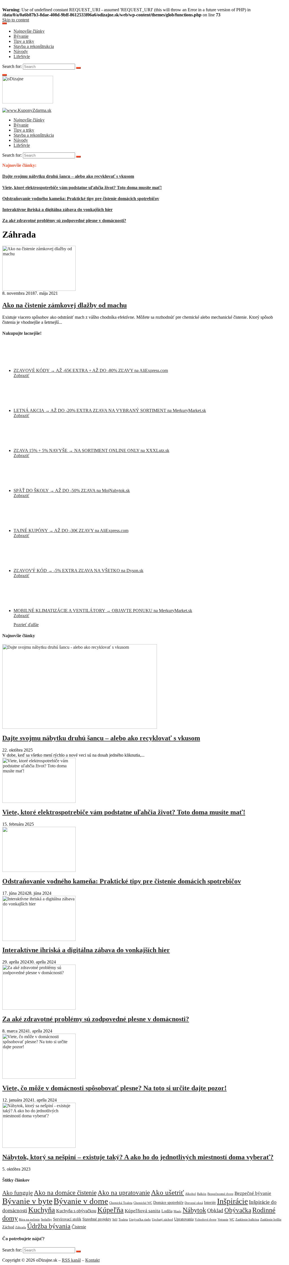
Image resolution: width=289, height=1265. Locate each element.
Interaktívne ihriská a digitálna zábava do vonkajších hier (57, 209)
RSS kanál (71, 1260)
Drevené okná (194, 1202)
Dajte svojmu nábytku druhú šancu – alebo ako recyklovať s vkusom (68, 176)
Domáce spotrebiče (168, 1202)
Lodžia (166, 1211)
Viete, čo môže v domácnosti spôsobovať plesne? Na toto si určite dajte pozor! (114, 1088)
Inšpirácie (232, 1201)
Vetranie (223, 1219)
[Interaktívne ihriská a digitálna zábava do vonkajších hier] (39, 939)
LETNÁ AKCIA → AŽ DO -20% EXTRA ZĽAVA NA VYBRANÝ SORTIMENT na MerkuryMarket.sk (110, 410)
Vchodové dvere (205, 1219)
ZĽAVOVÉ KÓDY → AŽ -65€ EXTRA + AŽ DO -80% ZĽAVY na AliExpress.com (91, 370)
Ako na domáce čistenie (65, 1192)
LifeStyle (22, 56)
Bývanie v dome (81, 1201)
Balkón (201, 1193)
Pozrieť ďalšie (26, 624)
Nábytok (194, 1210)
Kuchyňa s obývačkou (76, 1210)
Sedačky (46, 1219)
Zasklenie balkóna (247, 1219)
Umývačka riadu (140, 1219)
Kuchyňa (41, 1210)
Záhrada (20, 1227)
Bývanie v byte (27, 1201)
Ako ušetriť (167, 1192)
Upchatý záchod (162, 1219)
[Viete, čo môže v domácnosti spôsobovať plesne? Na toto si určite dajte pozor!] (39, 1077)
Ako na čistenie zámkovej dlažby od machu (64, 305)
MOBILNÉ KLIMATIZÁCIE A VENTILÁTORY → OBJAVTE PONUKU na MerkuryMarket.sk (103, 610)
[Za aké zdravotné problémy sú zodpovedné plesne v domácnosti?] (39, 1008)
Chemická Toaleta (120, 1202)
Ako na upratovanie (124, 1192)
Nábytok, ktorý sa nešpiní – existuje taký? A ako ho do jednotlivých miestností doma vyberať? (137, 1157)
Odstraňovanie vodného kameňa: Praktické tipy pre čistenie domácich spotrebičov (80, 198)
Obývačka (237, 1210)
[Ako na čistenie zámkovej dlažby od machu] (39, 289)
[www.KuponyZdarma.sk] (26, 110)
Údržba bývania (49, 1226)
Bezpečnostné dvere (220, 1193)
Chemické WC (142, 1202)
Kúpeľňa (110, 1210)
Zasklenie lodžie (270, 1219)
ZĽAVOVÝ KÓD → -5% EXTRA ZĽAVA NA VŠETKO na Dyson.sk (78, 570)
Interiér (210, 1202)
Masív (177, 1211)
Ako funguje (17, 1192)
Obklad (215, 1210)
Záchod (8, 1227)
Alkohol (190, 1193)
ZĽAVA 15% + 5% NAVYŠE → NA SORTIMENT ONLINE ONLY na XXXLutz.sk (91, 450)
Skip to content (15, 19)
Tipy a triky (24, 41)
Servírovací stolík (67, 1219)
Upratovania (184, 1219)
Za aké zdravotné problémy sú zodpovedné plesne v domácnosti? (64, 220)
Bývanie (21, 36)
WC (231, 1219)
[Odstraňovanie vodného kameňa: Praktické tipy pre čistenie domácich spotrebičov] (39, 870)
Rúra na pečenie (29, 1219)
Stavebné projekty (96, 1219)
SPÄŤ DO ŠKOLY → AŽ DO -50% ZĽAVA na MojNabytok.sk (72, 490)
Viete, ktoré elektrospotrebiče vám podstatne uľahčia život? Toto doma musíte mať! (82, 187)
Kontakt (92, 1260)
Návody (21, 51)
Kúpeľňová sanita (142, 1210)
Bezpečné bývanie (253, 1193)
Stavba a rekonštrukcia (34, 46)
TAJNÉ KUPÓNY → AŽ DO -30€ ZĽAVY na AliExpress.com (71, 530)
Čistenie (79, 1226)
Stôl (114, 1219)
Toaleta (123, 1219)
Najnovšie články (29, 31)
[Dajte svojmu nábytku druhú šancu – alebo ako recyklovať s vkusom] (79, 727)
